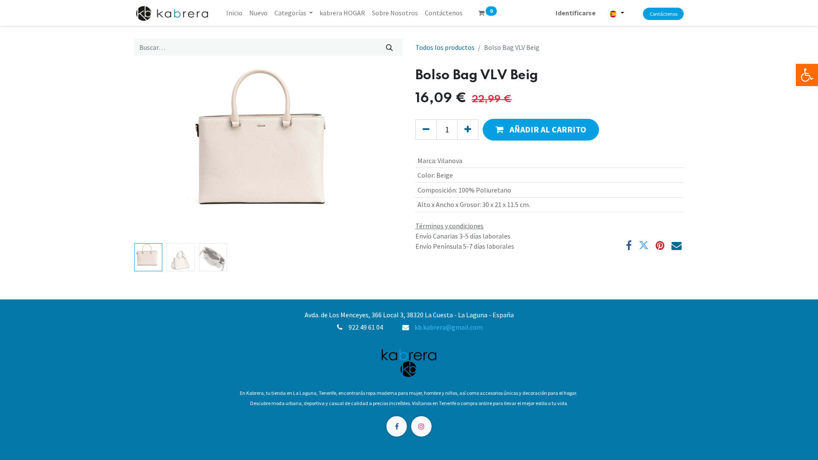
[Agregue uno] (467, 129)
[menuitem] (234, 12)
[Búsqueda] (390, 47)
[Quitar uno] (426, 129)
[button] (154, 153)
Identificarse (576, 13)
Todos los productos (445, 47)
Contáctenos (663, 14)
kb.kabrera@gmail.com (449, 327)
